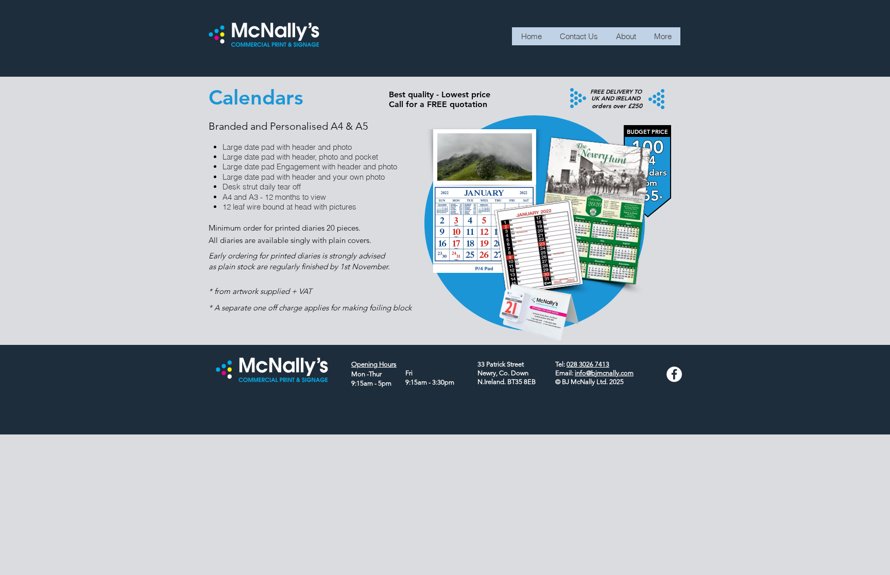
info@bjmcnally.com (604, 373)
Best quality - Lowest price (439, 94)
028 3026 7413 (588, 364)
